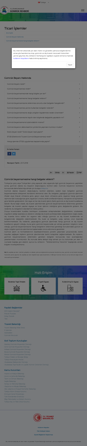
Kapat (70, 65)
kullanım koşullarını (21, 58)
